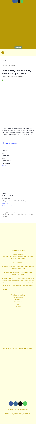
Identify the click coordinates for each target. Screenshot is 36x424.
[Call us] (22, 1)
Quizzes (4, 165)
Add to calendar (11, 143)
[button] (2, 52)
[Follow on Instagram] (16, 1)
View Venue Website (7, 206)
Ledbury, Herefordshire (25, 348)
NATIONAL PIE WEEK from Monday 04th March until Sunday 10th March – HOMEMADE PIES (25, 212)
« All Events (5, 61)
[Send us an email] (19, 1)
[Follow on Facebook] (13, 1)
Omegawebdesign (25, 414)
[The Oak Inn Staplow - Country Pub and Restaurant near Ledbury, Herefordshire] (18, 52)
